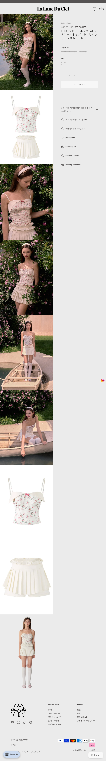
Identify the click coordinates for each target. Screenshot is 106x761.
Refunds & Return (72, 156)
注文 (79, 713)
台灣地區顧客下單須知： (75, 129)
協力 (85, 750)
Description (70, 138)
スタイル (64, 47)
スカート (83, 52)
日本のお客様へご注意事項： (77, 120)
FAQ (50, 710)
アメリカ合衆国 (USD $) (19, 740)
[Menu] (5, 9)
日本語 (13, 745)
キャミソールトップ (69, 52)
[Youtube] (12, 722)
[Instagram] (18, 722)
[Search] (95, 9)
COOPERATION (54, 724)
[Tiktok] (24, 722)
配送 (79, 710)
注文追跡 (92, 750)
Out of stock (80, 84)
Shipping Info (70, 147)
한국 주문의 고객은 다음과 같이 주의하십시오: (77, 109)
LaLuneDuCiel (66, 23)
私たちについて (54, 717)
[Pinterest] (30, 722)
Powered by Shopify (34, 752)
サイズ (64, 59)
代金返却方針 (82, 717)
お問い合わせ (53, 721)
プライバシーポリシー (86, 721)
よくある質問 (77, 750)
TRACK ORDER (54, 713)
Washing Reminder (72, 165)
